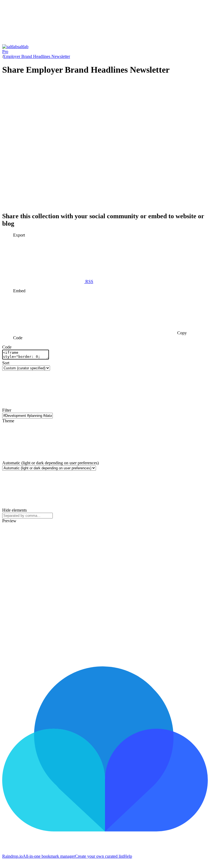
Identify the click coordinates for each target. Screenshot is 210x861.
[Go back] (43, 41)
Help (128, 856)
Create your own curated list (99, 856)
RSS (88, 281)
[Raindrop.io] (105, 851)
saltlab (15, 49)
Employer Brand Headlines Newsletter (36, 56)
